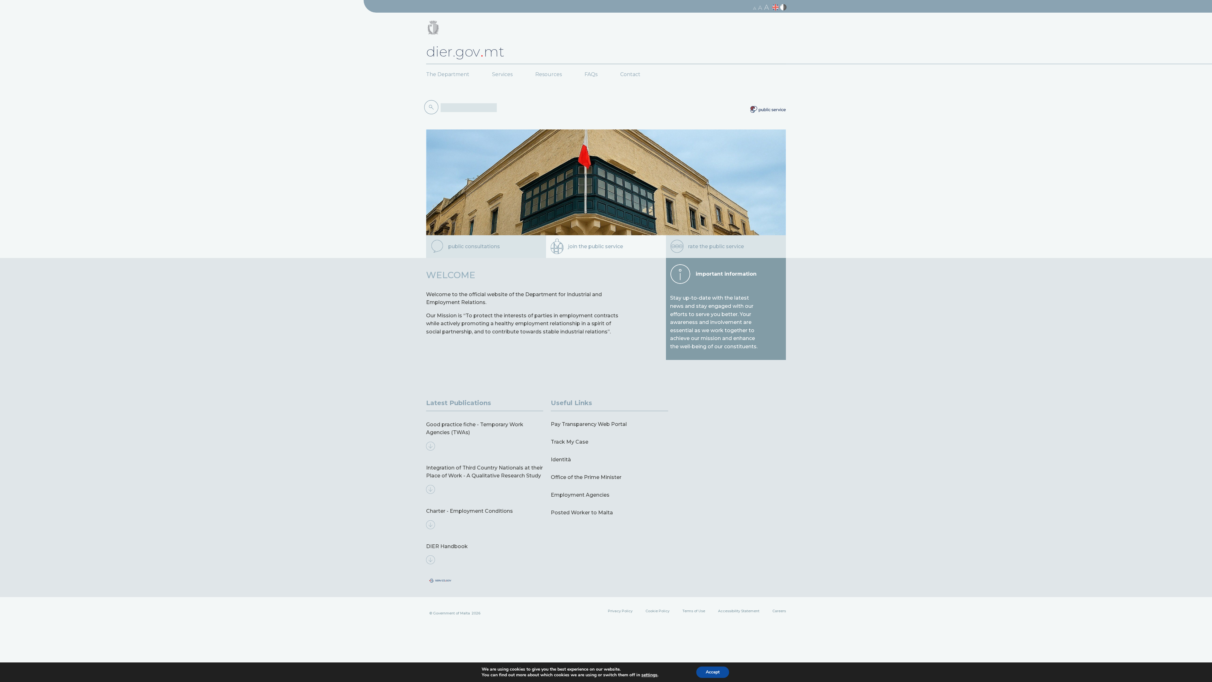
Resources (548, 74)
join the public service (595, 246)
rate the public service (716, 246)
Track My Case (569, 442)
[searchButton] (432, 107)
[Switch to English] (776, 7)
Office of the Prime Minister (586, 477)
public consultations (474, 246)
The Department (447, 74)
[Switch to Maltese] (784, 7)
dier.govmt (465, 51)
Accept (713, 672)
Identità (561, 460)
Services (502, 74)
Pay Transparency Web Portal (589, 424)
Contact (630, 74)
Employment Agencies (580, 495)
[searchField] (469, 107)
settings (649, 675)
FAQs (591, 74)
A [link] (754, 8)
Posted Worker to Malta (582, 513)
